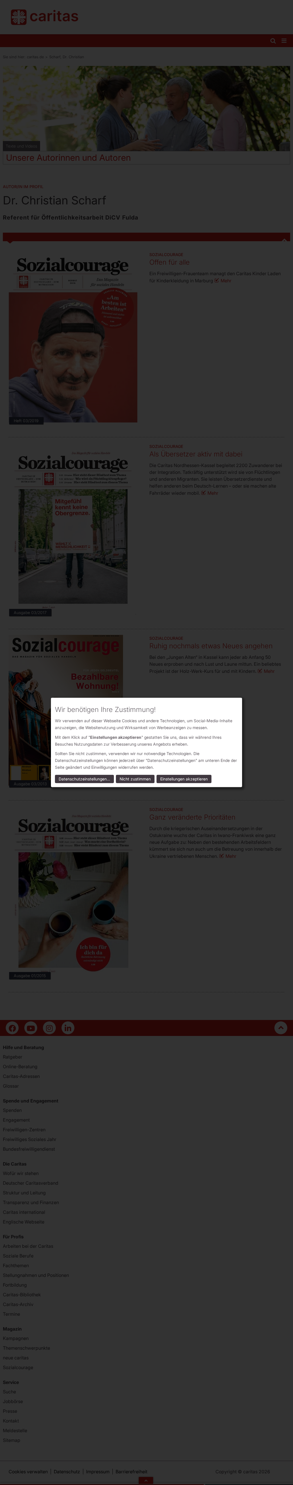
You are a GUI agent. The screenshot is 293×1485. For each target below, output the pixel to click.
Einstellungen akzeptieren (184, 779)
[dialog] (146, 742)
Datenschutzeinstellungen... (84, 779)
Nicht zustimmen (135, 779)
